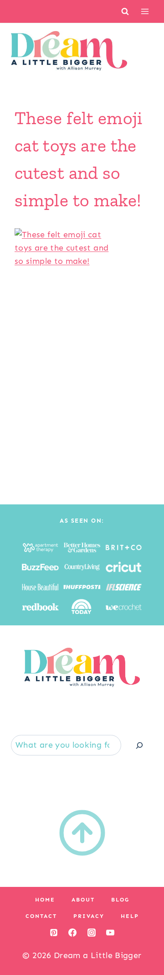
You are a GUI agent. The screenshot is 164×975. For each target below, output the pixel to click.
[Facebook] (72, 932)
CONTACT (41, 916)
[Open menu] (144, 11)
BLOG (120, 899)
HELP (130, 916)
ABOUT (83, 899)
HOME (45, 899)
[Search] (139, 745)
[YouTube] (110, 932)
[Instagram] (91, 932)
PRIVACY (88, 916)
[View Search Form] (125, 11)
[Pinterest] (54, 932)
